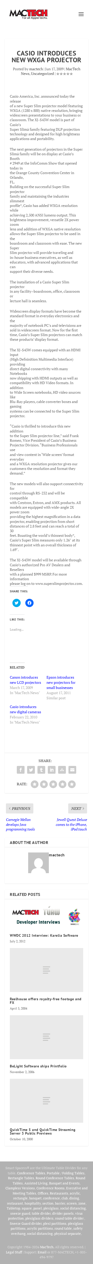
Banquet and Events (64, 1183)
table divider (41, 1213)
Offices (43, 1193)
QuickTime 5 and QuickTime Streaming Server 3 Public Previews (43, 1131)
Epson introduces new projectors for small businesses (61, 682)
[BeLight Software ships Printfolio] (46, 1037)
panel (37, 1208)
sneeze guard (20, 1213)
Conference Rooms (50, 1188)
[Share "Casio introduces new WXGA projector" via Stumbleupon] (62, 770)
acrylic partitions (40, 1228)
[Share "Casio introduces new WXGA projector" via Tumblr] (41, 770)
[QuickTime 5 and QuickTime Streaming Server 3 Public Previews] (46, 1101)
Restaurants (59, 1193)
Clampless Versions (20, 1188)
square (27, 1208)
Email (42, 1252)
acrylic (75, 1193)
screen (72, 1203)
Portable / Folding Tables (65, 1173)
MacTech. (47, 1247)
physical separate (67, 1233)
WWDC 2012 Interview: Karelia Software (44, 935)
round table (63, 1228)
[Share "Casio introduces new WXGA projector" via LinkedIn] (52, 770)
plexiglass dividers (39, 1218)
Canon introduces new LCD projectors (25, 680)
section (47, 1203)
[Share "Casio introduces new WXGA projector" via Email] (72, 770)
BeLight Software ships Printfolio (38, 1066)
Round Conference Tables (55, 1178)
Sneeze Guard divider (26, 1223)
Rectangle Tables (21, 1178)
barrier (60, 1203)
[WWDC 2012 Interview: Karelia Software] (46, 916)
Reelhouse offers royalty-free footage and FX (46, 1001)
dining (74, 1198)
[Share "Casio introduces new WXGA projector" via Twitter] (31, 770)
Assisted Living (36, 1183)
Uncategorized (42, 73)
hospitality (33, 1203)
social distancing (73, 1208)
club (64, 1198)
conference (51, 1198)
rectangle (20, 1198)
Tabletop (13, 1208)
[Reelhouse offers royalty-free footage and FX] (46, 970)
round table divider (69, 1218)
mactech (36, 68)
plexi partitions (54, 1223)
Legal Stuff (14, 1252)
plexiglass (51, 1208)
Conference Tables (31, 1173)
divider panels (63, 1213)
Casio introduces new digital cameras (25, 709)
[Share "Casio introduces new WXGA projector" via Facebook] (21, 770)
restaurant (15, 1203)
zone (82, 1203)
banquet (35, 1198)
